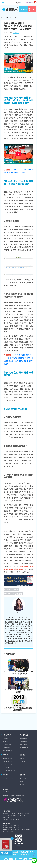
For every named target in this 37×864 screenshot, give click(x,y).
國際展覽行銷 (23, 738)
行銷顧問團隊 (6, 738)
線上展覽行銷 (23, 741)
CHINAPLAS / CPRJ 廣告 (9, 778)
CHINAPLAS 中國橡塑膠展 (13, 594)
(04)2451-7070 (6, 817)
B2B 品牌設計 (6, 741)
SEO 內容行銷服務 (7, 761)
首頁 (2, 17)
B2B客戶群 (22, 761)
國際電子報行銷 (24, 747)
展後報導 (15, 589)
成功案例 (22, 758)
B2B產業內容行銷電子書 (9, 770)
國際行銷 (9, 17)
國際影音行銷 (23, 744)
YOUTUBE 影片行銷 (7, 764)
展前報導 (7, 589)
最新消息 (22, 781)
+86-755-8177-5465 (8, 831)
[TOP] (34, 853)
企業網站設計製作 (7, 747)
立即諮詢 (22, 784)
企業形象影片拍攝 (7, 750)
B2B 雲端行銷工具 (7, 767)
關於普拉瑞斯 (23, 778)
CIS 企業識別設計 (7, 744)
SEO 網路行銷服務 (7, 758)
